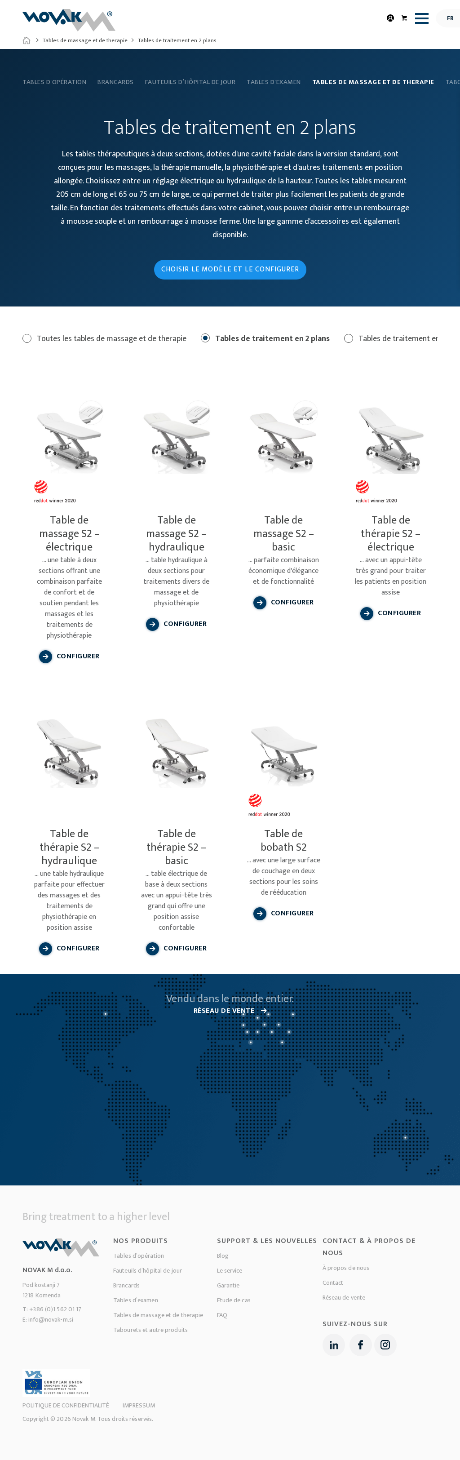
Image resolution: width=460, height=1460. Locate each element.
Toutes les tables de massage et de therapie (110, 339)
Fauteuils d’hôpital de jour (190, 82)
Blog (223, 1256)
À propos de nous (346, 1268)
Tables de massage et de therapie (85, 40)
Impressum (139, 1405)
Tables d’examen (135, 1300)
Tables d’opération (138, 1256)
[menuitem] (420, 18)
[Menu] (420, 18)
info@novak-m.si (50, 1319)
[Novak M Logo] (68, 23)
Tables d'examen (274, 82)
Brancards (115, 82)
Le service (230, 1270)
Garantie (228, 1285)
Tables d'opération (54, 82)
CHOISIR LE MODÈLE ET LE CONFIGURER (230, 269)
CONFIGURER (78, 656)
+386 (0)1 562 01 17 (55, 1309)
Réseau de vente (344, 1297)
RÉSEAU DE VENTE (225, 1011)
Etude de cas (234, 1300)
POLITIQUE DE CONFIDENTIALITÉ (65, 1405)
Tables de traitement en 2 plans (271, 339)
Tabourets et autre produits (150, 1330)
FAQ (222, 1315)
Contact (333, 1283)
